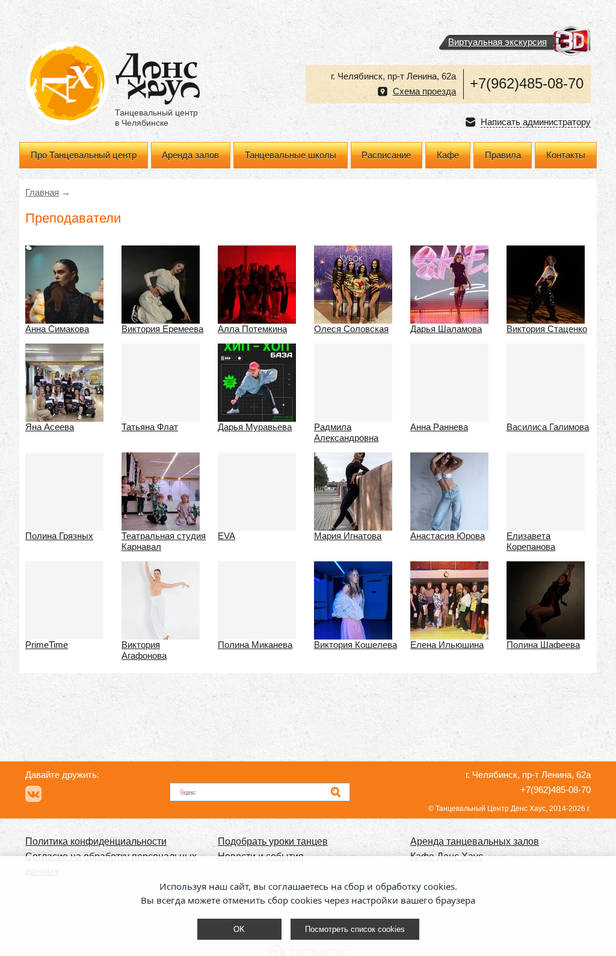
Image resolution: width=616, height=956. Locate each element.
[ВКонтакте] (33, 794)
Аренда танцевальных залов (474, 841)
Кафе (448, 155)
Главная (42, 192)
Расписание (386, 155)
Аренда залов (190, 155)
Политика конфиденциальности (96, 841)
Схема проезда (424, 91)
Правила (503, 155)
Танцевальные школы (290, 155)
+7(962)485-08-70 (527, 83)
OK (239, 929)
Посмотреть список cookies (355, 929)
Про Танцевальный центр (84, 155)
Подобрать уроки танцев (273, 841)
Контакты (565, 155)
